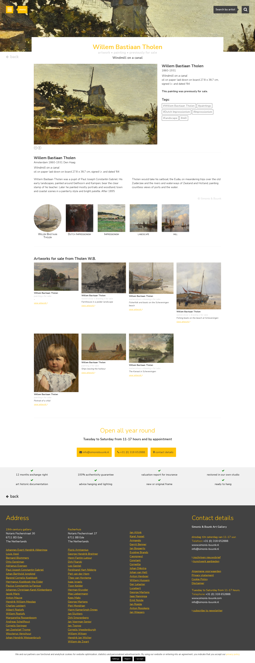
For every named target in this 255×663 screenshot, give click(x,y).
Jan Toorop (74, 625)
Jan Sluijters (75, 613)
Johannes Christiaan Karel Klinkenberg (29, 590)
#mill (184, 118)
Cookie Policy (200, 579)
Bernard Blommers (17, 558)
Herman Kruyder (78, 590)
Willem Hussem (139, 580)
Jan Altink (136, 532)
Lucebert (135, 588)
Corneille (135, 564)
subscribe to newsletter (208, 610)
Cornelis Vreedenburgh (82, 629)
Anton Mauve (14, 597)
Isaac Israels (75, 582)
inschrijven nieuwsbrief (207, 557)
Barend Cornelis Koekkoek (21, 578)
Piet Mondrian (76, 605)
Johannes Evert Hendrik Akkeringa (26, 550)
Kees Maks (74, 597)
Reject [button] (127, 658)
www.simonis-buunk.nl (205, 545)
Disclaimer (198, 583)
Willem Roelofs (15, 613)
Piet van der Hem (78, 574)
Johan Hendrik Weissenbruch (23, 637)
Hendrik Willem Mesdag (21, 601)
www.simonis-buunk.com (207, 598)
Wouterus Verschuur (18, 633)
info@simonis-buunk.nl (205, 549)
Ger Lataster (137, 584)
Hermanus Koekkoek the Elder (24, 582)
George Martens (78, 601)
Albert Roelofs (15, 609)
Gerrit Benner (138, 544)
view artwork (40, 303)
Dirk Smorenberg (78, 617)
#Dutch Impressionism (176, 112)
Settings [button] (115, 659)
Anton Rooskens (139, 608)
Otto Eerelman (15, 562)
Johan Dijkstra (138, 568)
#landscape (170, 118)
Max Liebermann (78, 593)
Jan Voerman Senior (79, 621)
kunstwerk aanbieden (206, 561)
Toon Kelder (75, 586)
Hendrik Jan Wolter (79, 637)
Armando (135, 540)
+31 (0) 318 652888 (132, 452)
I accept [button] (139, 658)
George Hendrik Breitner (83, 554)
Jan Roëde (136, 604)
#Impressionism (202, 112)
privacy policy (233, 654)
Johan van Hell (138, 572)
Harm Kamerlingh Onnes (83, 609)
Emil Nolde (136, 600)
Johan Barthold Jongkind (20, 574)
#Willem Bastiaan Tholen (179, 106)
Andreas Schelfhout (18, 621)
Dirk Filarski (75, 562)
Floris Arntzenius (78, 550)
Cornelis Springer (16, 625)
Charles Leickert (16, 605)
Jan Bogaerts (137, 548)
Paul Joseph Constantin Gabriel (25, 570)
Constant (135, 560)
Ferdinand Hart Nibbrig (82, 570)
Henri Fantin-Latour (80, 558)
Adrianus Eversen (16, 566)
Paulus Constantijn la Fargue (23, 586)
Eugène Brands (139, 552)
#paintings (204, 106)
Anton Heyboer (139, 576)
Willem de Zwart (78, 641)
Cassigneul (136, 556)
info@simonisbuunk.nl (95, 452)
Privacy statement (203, 575)
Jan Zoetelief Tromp (18, 629)
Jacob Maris (13, 593)
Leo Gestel (74, 566)
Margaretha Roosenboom (21, 617)
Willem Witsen (77, 633)
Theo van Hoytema (79, 578)
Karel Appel (137, 536)
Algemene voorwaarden (206, 571)
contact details (164, 452)
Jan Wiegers (137, 612)
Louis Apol (12, 554)
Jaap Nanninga (138, 596)
